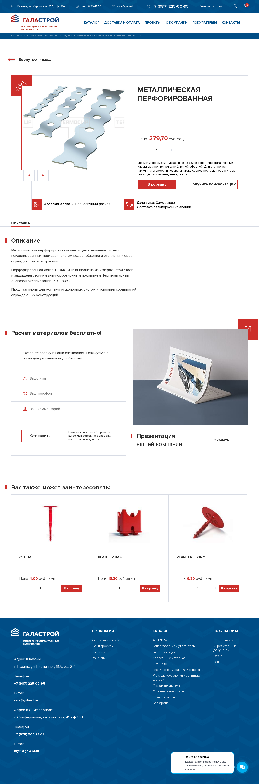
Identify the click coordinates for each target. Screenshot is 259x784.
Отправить (40, 435)
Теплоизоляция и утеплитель (174, 646)
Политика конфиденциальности (225, 767)
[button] (29, 175)
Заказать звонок (210, 6)
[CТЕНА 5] (50, 523)
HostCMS (220, 668)
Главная (16, 35)
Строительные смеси (168, 691)
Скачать (221, 440)
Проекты (153, 23)
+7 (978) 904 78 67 (29, 734)
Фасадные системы (167, 686)
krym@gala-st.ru (26, 751)
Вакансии (98, 658)
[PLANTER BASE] (129, 523)
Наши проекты (102, 646)
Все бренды (162, 703)
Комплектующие (48, 35)
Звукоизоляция (164, 664)
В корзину (156, 184)
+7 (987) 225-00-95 (170, 6)
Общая (65, 35)
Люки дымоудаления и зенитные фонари (176, 677)
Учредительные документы (225, 648)
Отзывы (219, 656)
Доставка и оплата (122, 23)
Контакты (231, 23)
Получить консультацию (213, 184)
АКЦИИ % (160, 640)
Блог (216, 662)
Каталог (91, 23)
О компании (176, 23)
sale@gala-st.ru (126, 6)
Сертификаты (223, 640)
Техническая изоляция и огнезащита (179, 670)
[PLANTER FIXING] (208, 523)
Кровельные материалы (170, 658)
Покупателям (204, 23)
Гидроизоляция (164, 652)
